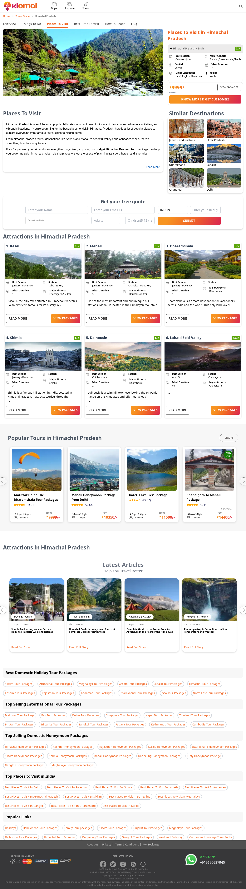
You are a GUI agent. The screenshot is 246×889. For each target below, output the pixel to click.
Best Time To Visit (86, 24)
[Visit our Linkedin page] (143, 864)
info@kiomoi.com (147, 872)
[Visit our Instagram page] (123, 864)
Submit (189, 221)
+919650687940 (212, 862)
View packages (65, 318)
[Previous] (9, 67)
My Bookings (151, 844)
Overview (9, 24)
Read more (18, 318)
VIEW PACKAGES (229, 87)
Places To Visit (57, 24)
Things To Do (31, 24)
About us (93, 844)
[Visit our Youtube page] (133, 864)
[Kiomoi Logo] (21, 6)
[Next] (157, 67)
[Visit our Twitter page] (113, 864)
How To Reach (115, 24)
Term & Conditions (127, 844)
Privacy (107, 844)
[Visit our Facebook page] (103, 864)
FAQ (134, 24)
